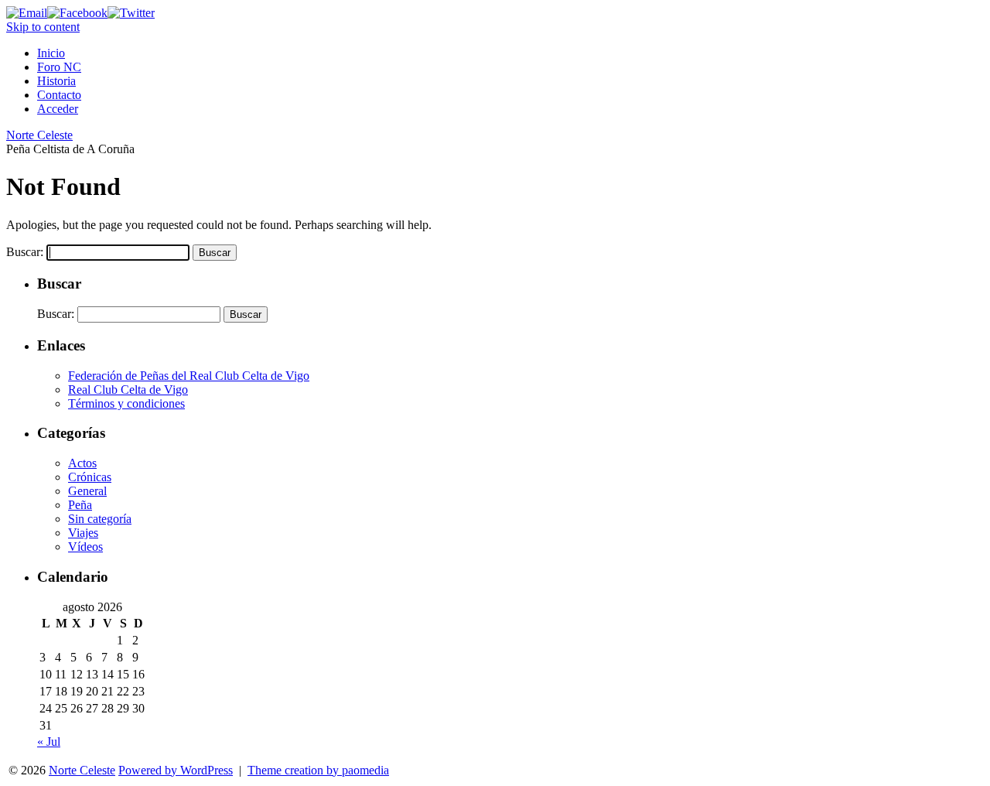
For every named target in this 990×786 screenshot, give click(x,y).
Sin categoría (99, 518)
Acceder (57, 108)
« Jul (48, 741)
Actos (82, 463)
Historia (56, 80)
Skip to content (43, 26)
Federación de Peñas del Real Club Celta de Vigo (188, 375)
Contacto (59, 94)
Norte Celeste (39, 135)
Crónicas (89, 477)
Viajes (83, 532)
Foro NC (59, 66)
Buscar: (24, 251)
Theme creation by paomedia (318, 770)
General (87, 490)
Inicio (51, 53)
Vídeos (85, 546)
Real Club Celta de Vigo (128, 389)
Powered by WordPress (175, 770)
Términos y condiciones (126, 403)
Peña (80, 504)
